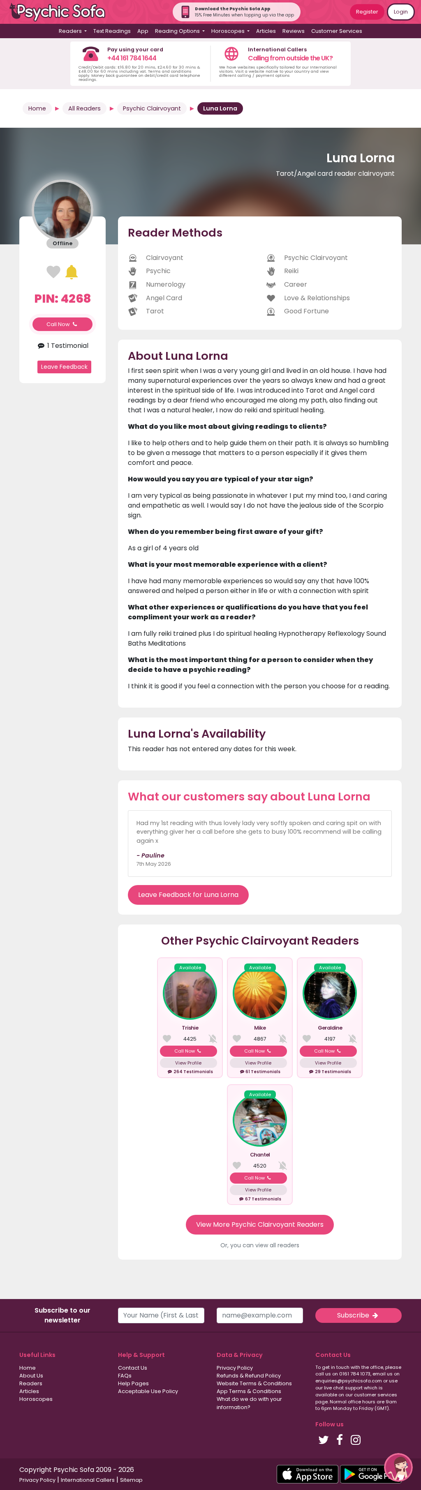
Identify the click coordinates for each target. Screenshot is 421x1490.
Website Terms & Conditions (254, 1383)
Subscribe (354, 1315)
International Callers (88, 1479)
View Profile (188, 1063)
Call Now (58, 324)
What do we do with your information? (249, 1403)
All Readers (84, 108)
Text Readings (112, 31)
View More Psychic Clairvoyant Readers (260, 1224)
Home (37, 108)
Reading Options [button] (178, 31)
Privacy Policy (235, 1367)
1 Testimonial (67, 345)
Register (367, 12)
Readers (30, 1383)
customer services (375, 1394)
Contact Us (132, 1367)
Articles (266, 31)
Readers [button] (71, 31)
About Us (31, 1375)
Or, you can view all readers (259, 1245)
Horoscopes (36, 1399)
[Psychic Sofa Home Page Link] (61, 12)
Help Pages (133, 1383)
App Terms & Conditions (249, 1391)
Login (401, 12)
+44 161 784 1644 (131, 58)
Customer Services (336, 31)
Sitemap (131, 1479)
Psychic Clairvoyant (152, 108)
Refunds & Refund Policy (249, 1375)
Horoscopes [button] (228, 31)
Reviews (293, 31)
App (142, 31)
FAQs (125, 1375)
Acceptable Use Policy (148, 1391)
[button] (398, 1467)
